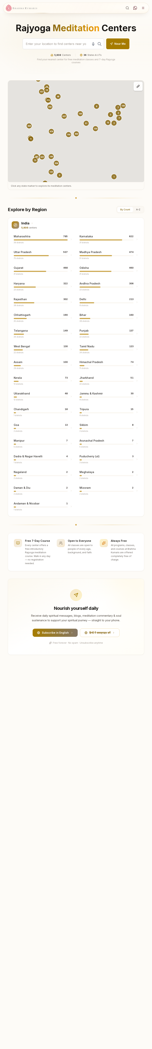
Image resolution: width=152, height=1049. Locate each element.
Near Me (120, 43)
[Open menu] (143, 8)
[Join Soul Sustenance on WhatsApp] (135, 8)
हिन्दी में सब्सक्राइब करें (99, 632)
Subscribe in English (55, 632)
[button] (51, 131)
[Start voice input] (93, 44)
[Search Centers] (127, 8)
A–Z (138, 209)
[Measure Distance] (138, 86)
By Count (125, 209)
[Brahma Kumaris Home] (21, 8)
